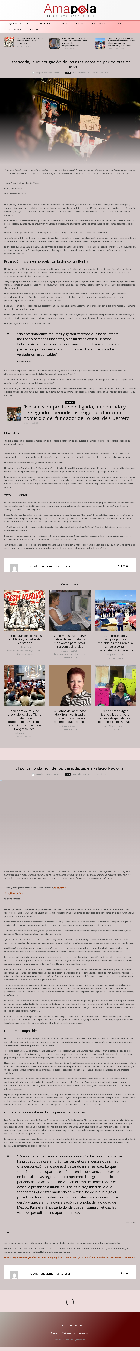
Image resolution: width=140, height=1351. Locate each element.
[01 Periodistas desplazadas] (9, 42)
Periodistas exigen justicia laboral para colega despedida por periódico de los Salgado (115, 716)
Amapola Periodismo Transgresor (49, 73)
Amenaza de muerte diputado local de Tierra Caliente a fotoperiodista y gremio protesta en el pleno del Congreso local (25, 720)
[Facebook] (59, 1325)
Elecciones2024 (98, 23)
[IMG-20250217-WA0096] (115, 685)
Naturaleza (45, 23)
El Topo (79, 23)
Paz (28, 23)
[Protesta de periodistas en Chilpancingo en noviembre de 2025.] (100, 43)
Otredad (63, 23)
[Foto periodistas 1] (24, 685)
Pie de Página (59, 887)
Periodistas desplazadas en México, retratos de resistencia (30, 40)
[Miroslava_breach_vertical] (70, 685)
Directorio (55, 1333)
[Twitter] (63, 1325)
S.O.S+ (117, 23)
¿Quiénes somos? (68, 1333)
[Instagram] (67, 1325)
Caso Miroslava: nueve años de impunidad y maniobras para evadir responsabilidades (75, 42)
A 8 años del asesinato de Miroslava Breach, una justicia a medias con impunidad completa (70, 716)
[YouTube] (71, 1325)
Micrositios (14, 29)
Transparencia (84, 1333)
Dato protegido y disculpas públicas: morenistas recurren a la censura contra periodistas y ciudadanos (121, 42)
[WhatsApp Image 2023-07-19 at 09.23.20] (14, 414)
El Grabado (35, 29)
